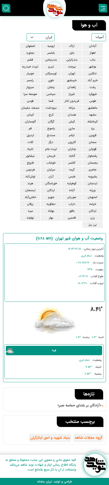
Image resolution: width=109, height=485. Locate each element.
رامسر (30, 80)
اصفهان (30, 46)
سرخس (51, 94)
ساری (71, 128)
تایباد (30, 149)
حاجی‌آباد (30, 197)
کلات (30, 142)
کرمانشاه (92, 121)
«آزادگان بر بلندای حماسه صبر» (79, 405)
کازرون (72, 142)
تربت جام (51, 149)
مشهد (92, 114)
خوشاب (51, 162)
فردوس (30, 169)
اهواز (93, 52)
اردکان (51, 190)
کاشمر (71, 162)
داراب (71, 204)
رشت (92, 87)
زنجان (51, 87)
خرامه (92, 204)
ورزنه (92, 190)
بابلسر (51, 52)
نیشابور (30, 155)
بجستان (93, 162)
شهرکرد (92, 94)
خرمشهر (72, 80)
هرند (30, 183)
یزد (93, 128)
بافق (72, 210)
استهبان (92, 197)
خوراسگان (51, 183)
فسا (51, 100)
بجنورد (30, 52)
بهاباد (51, 210)
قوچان (92, 149)
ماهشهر (92, 107)
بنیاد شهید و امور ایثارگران (50, 438)
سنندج (51, 135)
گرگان (51, 121)
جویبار (30, 73)
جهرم (51, 197)
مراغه (72, 107)
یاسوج (51, 128)
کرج (51, 114)
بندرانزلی (71, 59)
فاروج (30, 162)
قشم (30, 59)
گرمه (72, 169)
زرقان (30, 204)
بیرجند (72, 66)
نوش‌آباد (30, 176)
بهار (51, 217)
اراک (72, 46)
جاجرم (92, 169)
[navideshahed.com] (95, 465)
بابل (71, 52)
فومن (30, 100)
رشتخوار (92, 155)
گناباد (72, 155)
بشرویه (92, 176)
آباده (72, 190)
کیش (72, 121)
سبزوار (30, 87)
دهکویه (51, 204)
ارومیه (51, 46)
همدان (72, 114)
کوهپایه (71, 183)
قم (30, 128)
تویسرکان (51, 73)
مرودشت (51, 107)
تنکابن (92, 73)
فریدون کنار (72, 100)
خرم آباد (92, 80)
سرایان (51, 169)
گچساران (30, 121)
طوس (92, 100)
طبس (71, 176)
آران (50, 176)
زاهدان (71, 87)
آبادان (92, 46)
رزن (92, 217)
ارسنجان (30, 190)
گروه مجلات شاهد (88, 438)
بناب (92, 59)
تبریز (51, 66)
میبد (30, 210)
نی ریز (93, 224)
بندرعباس (51, 59)
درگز (51, 142)
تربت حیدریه (30, 66)
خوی (51, 80)
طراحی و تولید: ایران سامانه (54, 481)
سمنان (93, 142)
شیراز (72, 94)
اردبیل (30, 135)
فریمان (51, 155)
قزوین (92, 135)
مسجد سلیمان (30, 107)
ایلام (72, 135)
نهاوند (30, 217)
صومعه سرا (30, 94)
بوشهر (92, 66)
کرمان (30, 114)
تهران (71, 73)
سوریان (71, 197)
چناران (72, 149)
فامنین (72, 217)
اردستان (92, 183)
